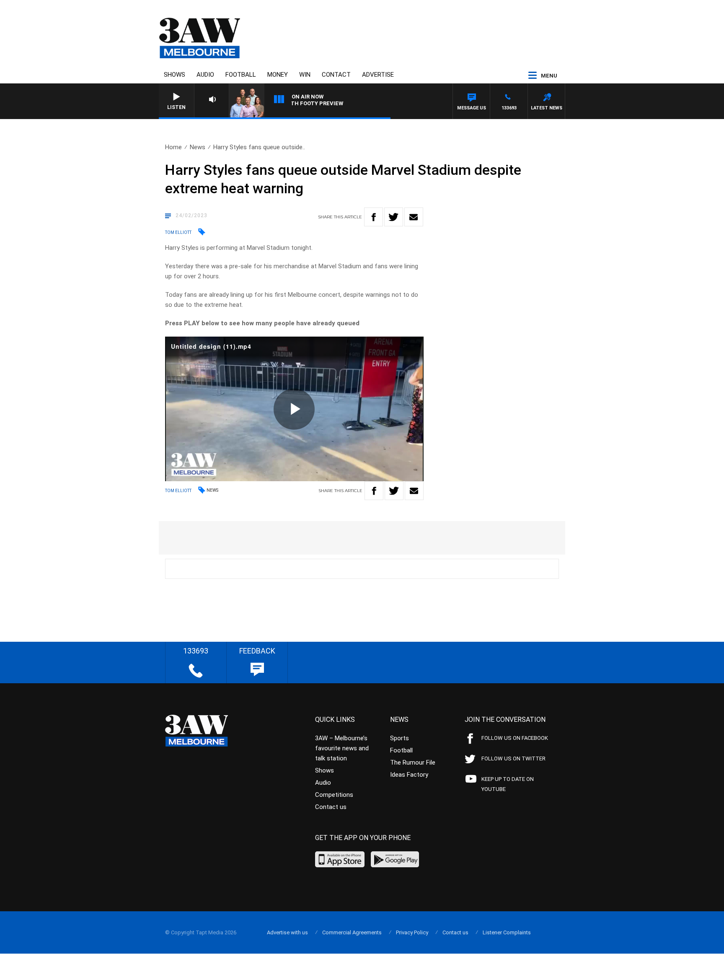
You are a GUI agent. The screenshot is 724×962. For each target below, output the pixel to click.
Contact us (330, 807)
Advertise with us (287, 932)
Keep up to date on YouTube (507, 784)
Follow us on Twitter (513, 758)
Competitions (334, 795)
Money (277, 74)
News (197, 147)
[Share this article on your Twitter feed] (393, 216)
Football (240, 74)
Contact (336, 74)
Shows (174, 74)
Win (304, 74)
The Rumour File (412, 762)
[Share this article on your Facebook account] (373, 216)
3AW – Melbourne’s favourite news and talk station (342, 748)
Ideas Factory (409, 774)
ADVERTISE (378, 74)
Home (173, 147)
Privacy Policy (412, 932)
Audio (205, 74)
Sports (399, 738)
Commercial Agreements (352, 932)
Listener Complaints (507, 932)
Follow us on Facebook (514, 738)
